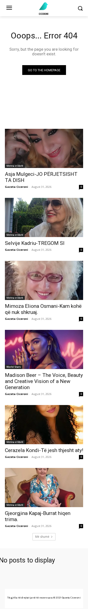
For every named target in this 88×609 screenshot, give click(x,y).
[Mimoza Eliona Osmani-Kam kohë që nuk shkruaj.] (44, 280)
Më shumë (42, 537)
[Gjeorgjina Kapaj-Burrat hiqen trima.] (44, 487)
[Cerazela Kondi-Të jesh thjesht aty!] (44, 424)
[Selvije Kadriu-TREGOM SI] (44, 217)
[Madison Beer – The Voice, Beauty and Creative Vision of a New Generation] (44, 349)
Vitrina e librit (14, 165)
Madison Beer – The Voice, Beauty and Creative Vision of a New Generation (44, 381)
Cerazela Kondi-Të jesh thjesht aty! (44, 450)
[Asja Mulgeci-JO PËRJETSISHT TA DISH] (44, 148)
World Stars (13, 367)
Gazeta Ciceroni (16, 187)
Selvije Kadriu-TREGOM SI (35, 243)
